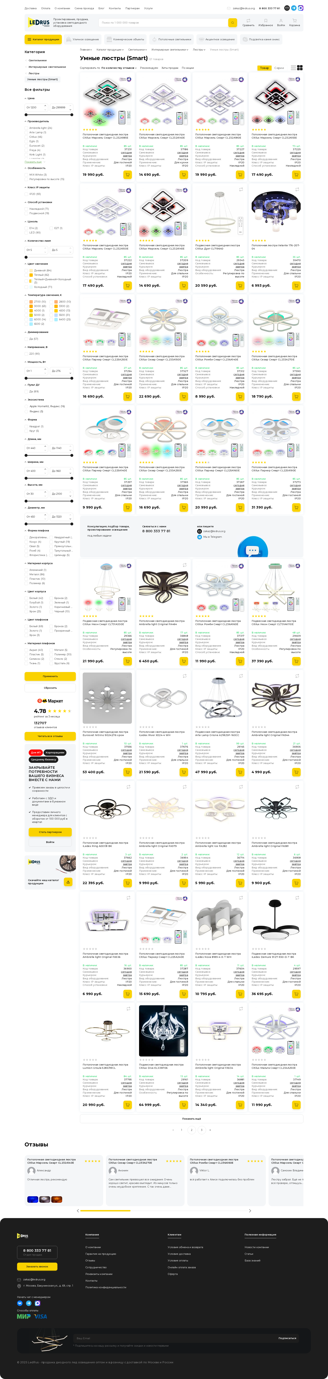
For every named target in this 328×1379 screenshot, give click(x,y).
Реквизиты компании (99, 1274)
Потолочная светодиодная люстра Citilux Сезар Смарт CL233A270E (133, 1161)
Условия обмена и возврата (185, 1247)
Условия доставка (179, 1253)
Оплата (45, 8)
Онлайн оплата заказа (182, 1267)
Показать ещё (191, 1118)
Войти (50, 842)
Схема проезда (84, 8)
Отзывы (90, 1260)
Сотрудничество (96, 1267)
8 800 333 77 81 (269, 8)
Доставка (31, 8)
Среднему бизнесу (43, 759)
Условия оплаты (178, 1260)
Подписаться (287, 1338)
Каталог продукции (46, 39)
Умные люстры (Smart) (42, 79)
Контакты (115, 8)
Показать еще (33, 162)
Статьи (249, 1253)
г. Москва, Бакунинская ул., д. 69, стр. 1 (48, 1285)
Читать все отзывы (50, 736)
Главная (85, 49)
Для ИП (36, 752)
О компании (62, 8)
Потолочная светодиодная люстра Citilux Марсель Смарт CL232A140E (51, 1161)
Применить (50, 676)
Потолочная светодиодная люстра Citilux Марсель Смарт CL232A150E (295, 1161)
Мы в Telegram (212, 536)
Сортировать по (90, 67)
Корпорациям (55, 752)
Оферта (173, 1274)
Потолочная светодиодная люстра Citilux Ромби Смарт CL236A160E (214, 1161)
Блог (101, 8)
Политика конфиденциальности (105, 1287)
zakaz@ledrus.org (244, 8)
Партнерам (132, 8)
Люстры (34, 73)
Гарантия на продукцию (100, 1253)
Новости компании (257, 1247)
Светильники (38, 60)
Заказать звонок (37, 1266)
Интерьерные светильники (47, 66)
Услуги (148, 8)
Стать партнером (50, 832)
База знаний (253, 1260)
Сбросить (50, 687)
